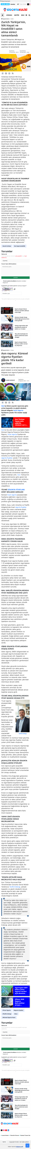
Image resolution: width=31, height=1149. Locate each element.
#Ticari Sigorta (7, 1010)
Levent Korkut (5, 1135)
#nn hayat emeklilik (19, 246)
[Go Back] (27, 1146)
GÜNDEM (9, 15)
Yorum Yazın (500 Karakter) (8, 264)
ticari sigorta (12, 434)
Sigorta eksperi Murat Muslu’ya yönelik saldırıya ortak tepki (22, 310)
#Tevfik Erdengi (7, 1014)
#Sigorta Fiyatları (18, 1010)
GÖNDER (15, 277)
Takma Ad (4, 254)
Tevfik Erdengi (14, 887)
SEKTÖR (16, 15)
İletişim (24, 4)
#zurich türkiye (7, 246)
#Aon (15, 1014)
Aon (2, 430)
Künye (21, 4)
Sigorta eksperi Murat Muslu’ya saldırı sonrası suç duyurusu (21, 343)
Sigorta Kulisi (5, 19)
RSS (5, 1142)
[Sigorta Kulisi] (9, 1123)
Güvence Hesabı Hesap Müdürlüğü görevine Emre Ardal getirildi (22, 318)
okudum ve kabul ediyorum (14, 281)
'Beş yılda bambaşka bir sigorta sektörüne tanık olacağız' (21, 335)
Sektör (12, 19)
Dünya (12, 350)
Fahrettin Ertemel (14, 1135)
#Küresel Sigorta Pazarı (9, 1017)
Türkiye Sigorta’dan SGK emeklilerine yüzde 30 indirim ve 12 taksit (21, 327)
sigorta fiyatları (6, 458)
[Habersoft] (19, 1146)
